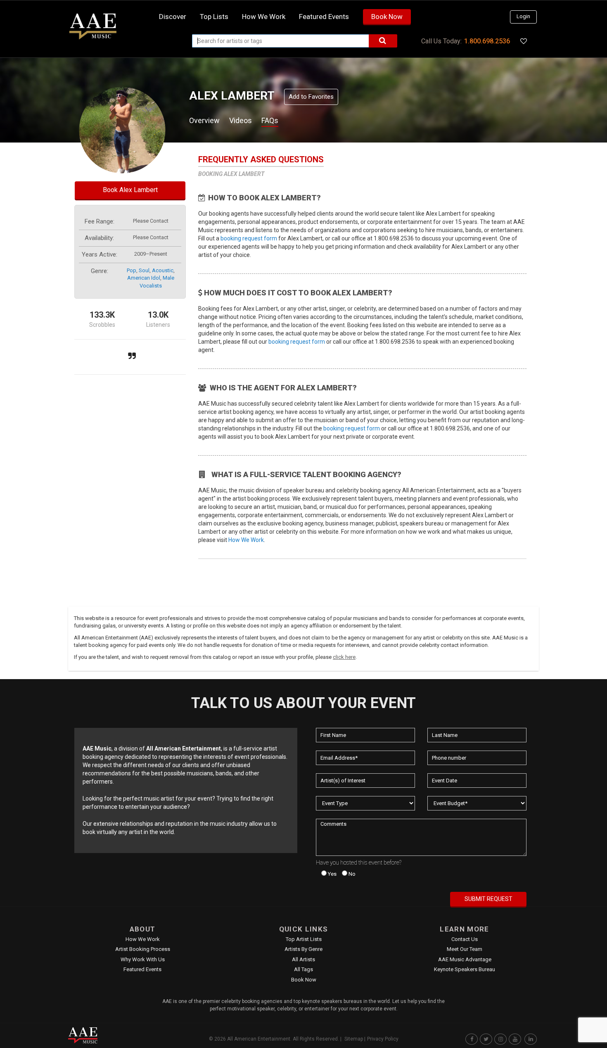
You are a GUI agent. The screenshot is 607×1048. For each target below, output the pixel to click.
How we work (263, 16)
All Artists (303, 959)
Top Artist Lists (304, 939)
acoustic (162, 270)
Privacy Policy (382, 1039)
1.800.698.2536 (487, 41)
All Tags (303, 969)
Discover (172, 16)
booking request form (249, 238)
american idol (143, 278)
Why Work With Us (143, 959)
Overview (204, 120)
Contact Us (464, 939)
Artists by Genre (303, 949)
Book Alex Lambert (130, 190)
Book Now (387, 16)
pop (131, 270)
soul (144, 270)
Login (523, 16)
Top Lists (214, 16)
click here (344, 657)
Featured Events (324, 16)
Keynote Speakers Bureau (464, 969)
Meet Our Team (464, 949)
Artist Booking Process (142, 949)
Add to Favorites (311, 96)
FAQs (269, 120)
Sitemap (353, 1039)
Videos (240, 120)
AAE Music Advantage (464, 959)
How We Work (246, 540)
